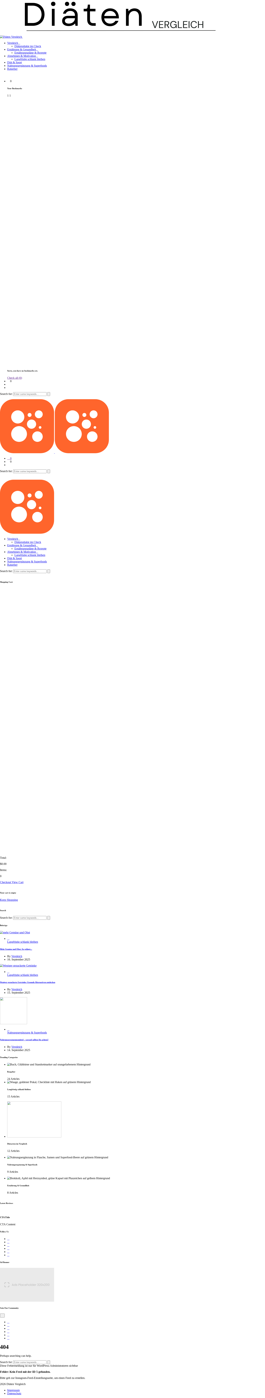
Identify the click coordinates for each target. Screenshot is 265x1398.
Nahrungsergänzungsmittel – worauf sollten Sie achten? (24, 1040)
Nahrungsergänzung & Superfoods (27, 65)
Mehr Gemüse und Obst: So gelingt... (16, 949)
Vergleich (12, 42)
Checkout (6, 882)
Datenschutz (14, 1393)
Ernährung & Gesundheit (21, 49)
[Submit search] (48, 394)
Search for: (6, 393)
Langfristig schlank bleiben (29, 59)
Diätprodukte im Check (27, 46)
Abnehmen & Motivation (21, 55)
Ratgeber (12, 68)
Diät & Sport (14, 62)
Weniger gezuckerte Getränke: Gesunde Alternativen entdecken (27, 982)
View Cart (17, 882)
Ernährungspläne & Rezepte (30, 52)
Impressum (13, 1390)
